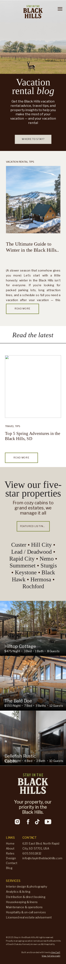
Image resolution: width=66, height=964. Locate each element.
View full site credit (51, 956)
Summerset (23, 565)
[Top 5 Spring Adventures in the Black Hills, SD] (33, 386)
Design (11, 858)
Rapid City (22, 558)
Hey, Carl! (55, 952)
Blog (9, 868)
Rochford (33, 586)
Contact (11, 863)
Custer (19, 545)
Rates (10, 853)
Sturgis (49, 565)
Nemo (47, 558)
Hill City (41, 545)
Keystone (26, 572)
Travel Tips (12, 426)
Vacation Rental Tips (20, 161)
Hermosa (41, 579)
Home (10, 843)
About (10, 848)
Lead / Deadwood (31, 552)
